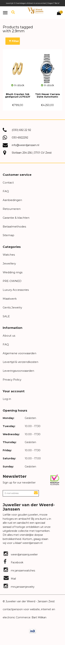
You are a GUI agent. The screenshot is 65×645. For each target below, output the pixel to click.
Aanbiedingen (12, 200)
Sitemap (8, 235)
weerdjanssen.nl (32, 543)
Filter (15, 41)
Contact (8, 182)
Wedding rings (12, 272)
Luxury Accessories (16, 289)
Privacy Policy (12, 379)
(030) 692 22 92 (21, 130)
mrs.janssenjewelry (22, 586)
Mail (13, 578)
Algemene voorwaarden (19, 353)
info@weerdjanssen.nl (25, 145)
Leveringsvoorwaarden (18, 370)
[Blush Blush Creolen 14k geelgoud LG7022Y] (17, 66)
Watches (9, 254)
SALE (6, 316)
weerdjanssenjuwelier (24, 554)
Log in (7, 399)
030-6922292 (20, 137)
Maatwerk (10, 298)
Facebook (16, 562)
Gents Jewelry (12, 307)
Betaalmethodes (14, 226)
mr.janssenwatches (22, 570)
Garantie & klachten (16, 217)
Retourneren (12, 209)
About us (9, 335)
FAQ (6, 191)
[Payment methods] (32, 631)
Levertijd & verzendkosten (20, 362)
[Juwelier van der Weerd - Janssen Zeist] (35, 10)
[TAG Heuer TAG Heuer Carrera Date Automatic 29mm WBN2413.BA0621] (47, 66)
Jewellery (9, 263)
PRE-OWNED (12, 281)
